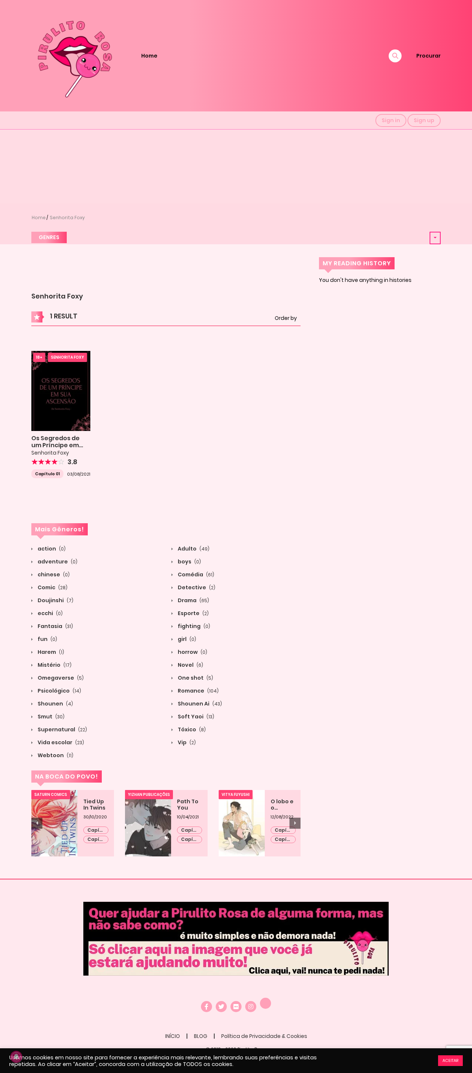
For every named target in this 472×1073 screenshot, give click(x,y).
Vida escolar (60, 742)
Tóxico (191, 729)
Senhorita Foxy (67, 217)
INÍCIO (172, 1036)
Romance (198, 690)
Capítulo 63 (285, 830)
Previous (36, 823)
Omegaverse (60, 678)
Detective (196, 587)
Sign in (391, 120)
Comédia (195, 574)
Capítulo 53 (97, 830)
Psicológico (59, 690)
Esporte (193, 613)
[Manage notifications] (16, 1057)
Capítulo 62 (285, 839)
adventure (57, 561)
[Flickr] (236, 1006)
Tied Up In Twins (94, 804)
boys (189, 561)
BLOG (200, 1036)
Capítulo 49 (191, 839)
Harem (50, 652)
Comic (52, 587)
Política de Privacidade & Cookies (264, 1036)
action (51, 548)
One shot (195, 678)
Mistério (54, 665)
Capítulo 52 (97, 839)
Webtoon (55, 755)
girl (186, 639)
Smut (51, 716)
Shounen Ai (199, 703)
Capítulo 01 (47, 474)
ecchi (50, 613)
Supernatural (62, 729)
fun (47, 639)
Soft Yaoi (195, 716)
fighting (193, 626)
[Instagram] (250, 1006)
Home (149, 55)
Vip (186, 742)
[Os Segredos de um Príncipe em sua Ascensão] (60, 390)
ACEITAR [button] (450, 1060)
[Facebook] (206, 1006)
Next (295, 823)
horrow (192, 652)
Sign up (424, 120)
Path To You (187, 804)
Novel (190, 665)
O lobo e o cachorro (283, 804)
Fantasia (55, 626)
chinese (53, 574)
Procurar (428, 55)
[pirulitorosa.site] (74, 55)
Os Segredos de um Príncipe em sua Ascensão (55, 445)
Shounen (55, 703)
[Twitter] (221, 1006)
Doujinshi (55, 600)
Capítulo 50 (191, 830)
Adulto (193, 548)
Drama (193, 600)
